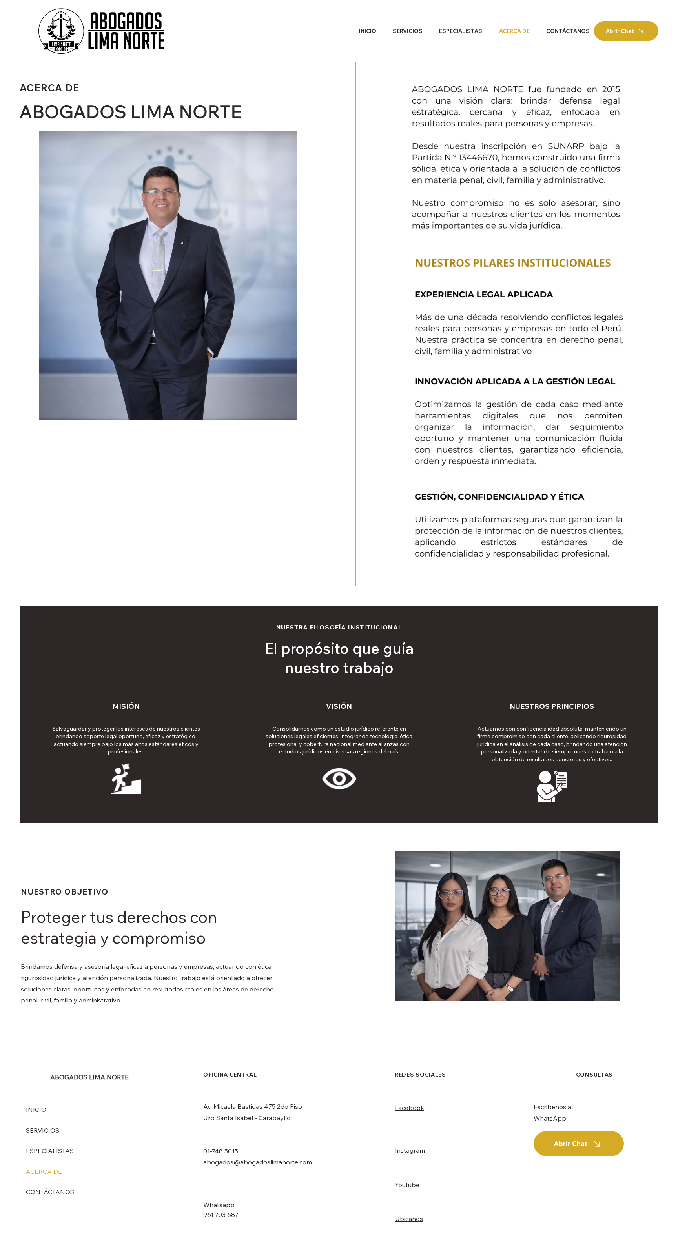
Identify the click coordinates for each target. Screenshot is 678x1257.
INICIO (36, 1109)
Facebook (409, 1107)
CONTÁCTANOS (50, 1192)
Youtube (407, 1185)
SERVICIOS (42, 1130)
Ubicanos (409, 1218)
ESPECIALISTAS (50, 1151)
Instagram (410, 1150)
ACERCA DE (44, 1171)
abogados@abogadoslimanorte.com (257, 1162)
